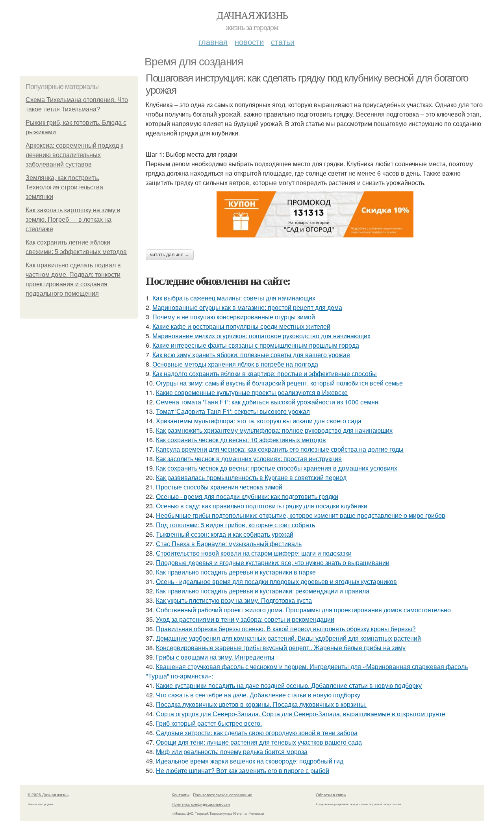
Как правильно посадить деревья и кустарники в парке (236, 571)
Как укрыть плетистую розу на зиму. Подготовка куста (234, 600)
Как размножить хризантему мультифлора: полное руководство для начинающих (274, 430)
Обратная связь (331, 794)
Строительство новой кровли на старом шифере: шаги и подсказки (254, 553)
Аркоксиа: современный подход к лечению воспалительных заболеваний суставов (74, 155)
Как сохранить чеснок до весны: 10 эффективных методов (241, 439)
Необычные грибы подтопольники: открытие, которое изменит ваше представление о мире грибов (300, 515)
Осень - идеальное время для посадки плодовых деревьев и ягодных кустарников (276, 581)
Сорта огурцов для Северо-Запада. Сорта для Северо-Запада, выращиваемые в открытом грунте (300, 713)
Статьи (283, 41)
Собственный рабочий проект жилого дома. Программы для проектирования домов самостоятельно (303, 609)
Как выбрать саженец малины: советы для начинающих (233, 297)
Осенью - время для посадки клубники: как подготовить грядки (247, 496)
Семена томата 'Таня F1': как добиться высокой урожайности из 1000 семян (267, 401)
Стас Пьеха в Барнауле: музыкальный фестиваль (229, 543)
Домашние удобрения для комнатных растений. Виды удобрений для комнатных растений (288, 638)
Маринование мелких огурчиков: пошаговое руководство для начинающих (261, 335)
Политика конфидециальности (201, 804)
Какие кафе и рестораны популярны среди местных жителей (241, 326)
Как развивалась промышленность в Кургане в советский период (251, 477)
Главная (213, 41)
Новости (249, 41)
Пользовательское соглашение (222, 794)
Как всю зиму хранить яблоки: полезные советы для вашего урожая (251, 354)
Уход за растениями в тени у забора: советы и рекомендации (245, 619)
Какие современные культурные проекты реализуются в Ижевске (252, 392)
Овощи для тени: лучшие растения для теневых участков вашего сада (259, 742)
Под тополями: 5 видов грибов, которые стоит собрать (235, 524)
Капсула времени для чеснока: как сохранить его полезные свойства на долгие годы (280, 449)
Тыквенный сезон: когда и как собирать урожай (224, 534)
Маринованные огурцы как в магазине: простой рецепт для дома (247, 307)
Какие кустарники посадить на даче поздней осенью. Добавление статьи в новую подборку (289, 685)
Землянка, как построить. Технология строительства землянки (64, 187)
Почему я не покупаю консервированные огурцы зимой (233, 316)
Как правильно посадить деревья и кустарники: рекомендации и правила (262, 590)
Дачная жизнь (252, 15)
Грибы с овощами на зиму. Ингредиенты (215, 657)
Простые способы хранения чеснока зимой (219, 486)
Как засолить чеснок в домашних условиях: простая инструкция (249, 458)
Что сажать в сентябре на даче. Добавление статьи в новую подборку (258, 694)
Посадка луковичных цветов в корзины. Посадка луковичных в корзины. (261, 704)
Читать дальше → (169, 255)
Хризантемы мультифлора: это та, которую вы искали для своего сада (258, 420)
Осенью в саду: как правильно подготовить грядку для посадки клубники (261, 505)
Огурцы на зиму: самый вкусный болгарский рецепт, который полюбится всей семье (279, 382)
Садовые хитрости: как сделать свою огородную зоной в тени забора (257, 732)
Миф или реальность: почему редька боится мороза (232, 751)
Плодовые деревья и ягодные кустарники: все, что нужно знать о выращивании (272, 562)
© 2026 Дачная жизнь (48, 794)
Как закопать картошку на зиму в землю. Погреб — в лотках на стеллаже (73, 219)
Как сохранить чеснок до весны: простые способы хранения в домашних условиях (276, 468)
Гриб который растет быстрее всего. (209, 723)
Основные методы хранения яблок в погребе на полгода (235, 364)
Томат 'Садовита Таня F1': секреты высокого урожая (233, 411)
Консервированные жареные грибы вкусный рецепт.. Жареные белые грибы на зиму (281, 647)
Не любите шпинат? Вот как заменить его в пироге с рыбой (242, 770)
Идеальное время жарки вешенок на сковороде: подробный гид (249, 760)
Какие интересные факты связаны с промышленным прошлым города (255, 345)
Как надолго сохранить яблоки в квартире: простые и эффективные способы (264, 373)
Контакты (180, 794)
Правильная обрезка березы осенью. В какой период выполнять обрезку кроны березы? (286, 628)
